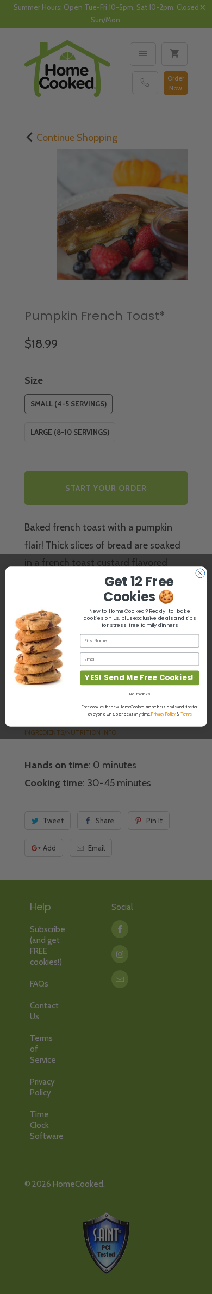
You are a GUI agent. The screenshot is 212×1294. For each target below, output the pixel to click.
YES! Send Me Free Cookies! (139, 678)
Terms (185, 714)
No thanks (139, 694)
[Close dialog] (200, 573)
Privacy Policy (163, 714)
